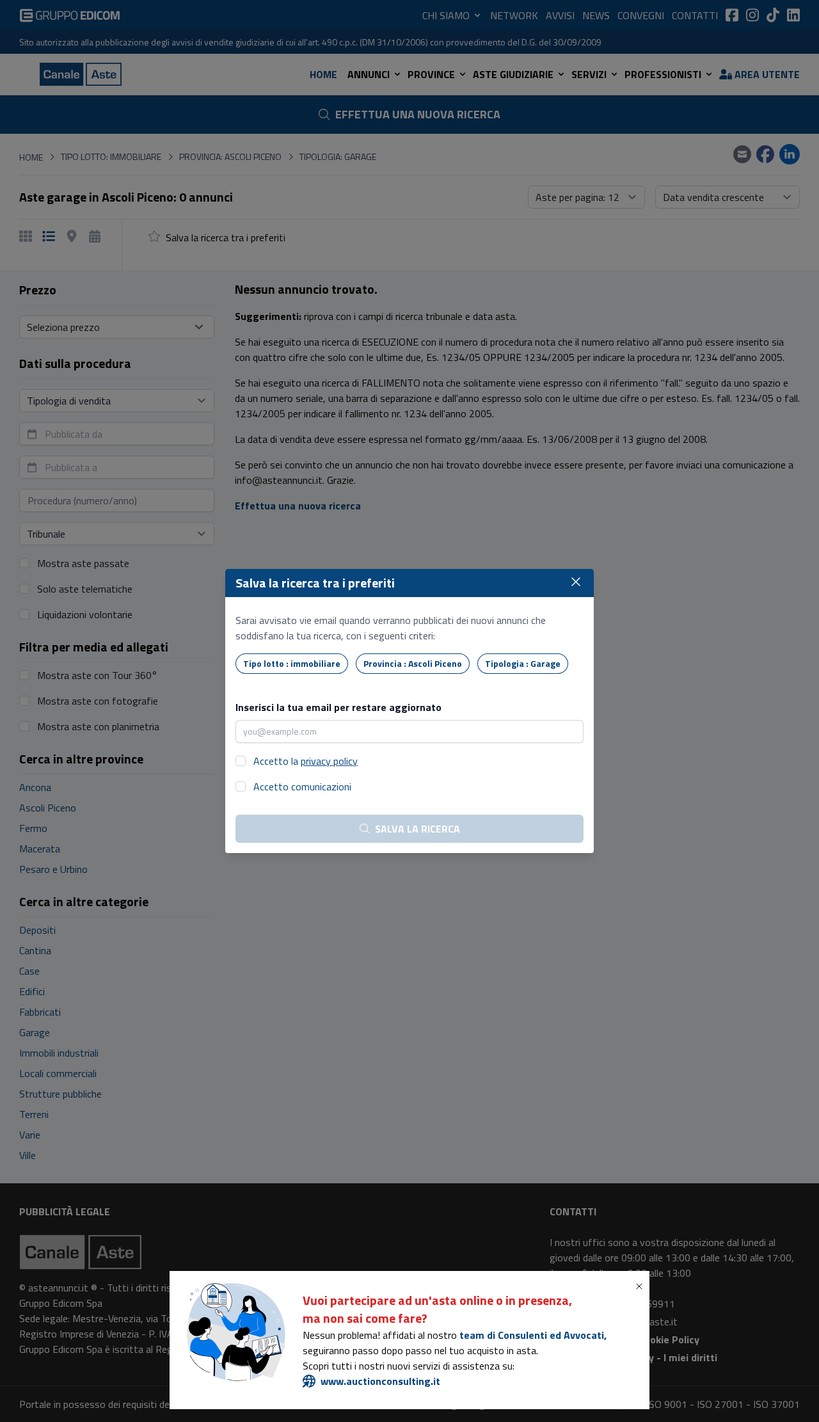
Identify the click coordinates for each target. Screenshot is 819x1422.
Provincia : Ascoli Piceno (412, 663)
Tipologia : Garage (523, 663)
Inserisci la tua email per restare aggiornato (338, 707)
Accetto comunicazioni (302, 786)
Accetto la (305, 761)
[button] (641, 1286)
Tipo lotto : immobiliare (291, 663)
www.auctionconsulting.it (380, 1381)
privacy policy (329, 761)
